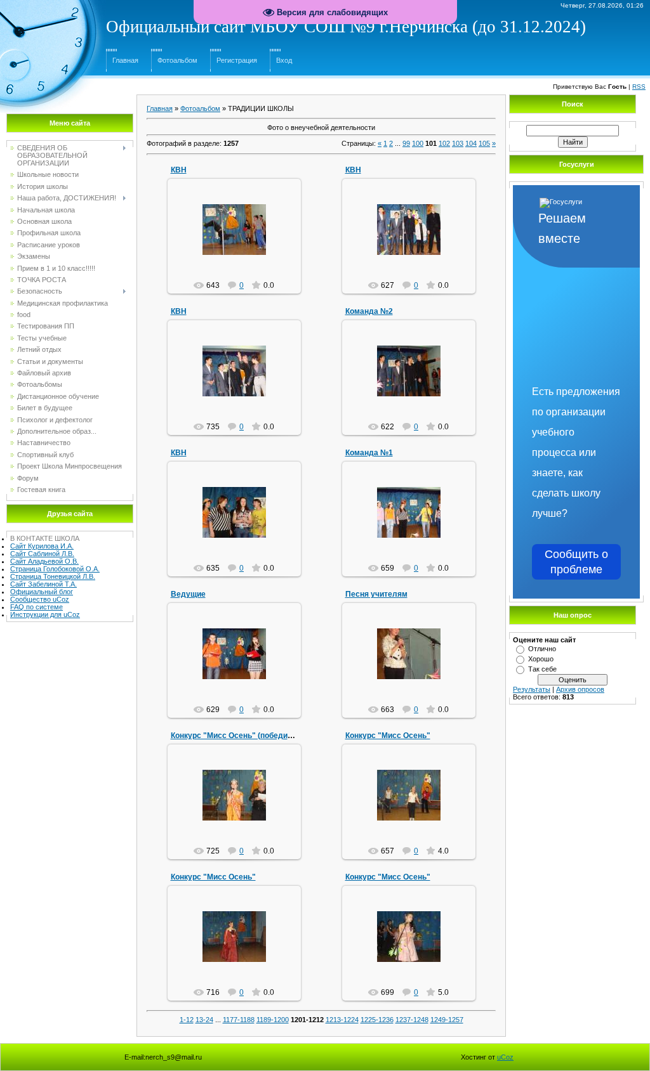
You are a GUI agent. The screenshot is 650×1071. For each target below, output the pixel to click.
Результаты (531, 689)
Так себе (542, 669)
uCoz (505, 1057)
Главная (125, 60)
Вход (284, 60)
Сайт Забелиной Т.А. (43, 584)
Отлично (542, 648)
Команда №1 (369, 452)
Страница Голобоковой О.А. (55, 569)
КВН (179, 170)
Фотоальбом (177, 60)
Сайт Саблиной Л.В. (42, 553)
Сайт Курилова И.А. (42, 546)
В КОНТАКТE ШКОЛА (44, 538)
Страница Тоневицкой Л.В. (52, 576)
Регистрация (236, 60)
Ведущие (188, 594)
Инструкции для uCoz (45, 614)
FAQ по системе (36, 607)
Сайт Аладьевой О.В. (44, 561)
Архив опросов (580, 689)
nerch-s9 (240, 239)
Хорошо (541, 659)
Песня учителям (376, 594)
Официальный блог (41, 591)
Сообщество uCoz (39, 599)
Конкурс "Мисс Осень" (387, 735)
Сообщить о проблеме (576, 562)
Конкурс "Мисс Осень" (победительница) (248, 735)
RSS (639, 86)
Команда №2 (369, 311)
